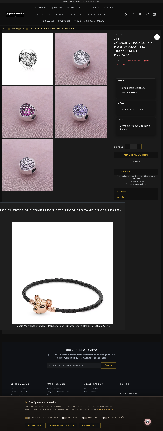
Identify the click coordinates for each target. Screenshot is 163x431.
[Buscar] (132, 14)
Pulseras (59, 14)
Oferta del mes (39, 8)
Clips (23, 29)
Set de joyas (75, 14)
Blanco (124, 87)
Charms (96, 8)
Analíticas (73, 417)
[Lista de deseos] (147, 14)
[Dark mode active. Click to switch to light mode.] (125, 14)
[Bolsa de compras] (154, 14)
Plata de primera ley (131, 109)
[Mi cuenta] (140, 14)
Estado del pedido (18, 395)
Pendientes (43, 14)
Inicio (5, 29)
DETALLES (121, 191)
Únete (109, 365)
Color (121, 81)
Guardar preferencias (62, 425)
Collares (109, 8)
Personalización (116, 417)
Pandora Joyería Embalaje (89, 21)
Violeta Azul (136, 92)
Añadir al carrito (136, 155)
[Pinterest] (120, 388)
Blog (85, 395)
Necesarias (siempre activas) (44, 417)
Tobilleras (48, 21)
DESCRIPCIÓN (123, 172)
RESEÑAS (121, 197)
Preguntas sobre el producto (58, 392)
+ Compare (136, 161)
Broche (83, 8)
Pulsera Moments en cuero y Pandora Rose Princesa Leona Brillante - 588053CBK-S (62, 326)
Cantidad (118, 147)
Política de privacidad (105, 409)
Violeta (124, 92)
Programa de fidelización (56, 395)
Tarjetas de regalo (97, 14)
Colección (64, 21)
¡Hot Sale (57, 8)
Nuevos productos (90, 389)
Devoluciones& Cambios (20, 392)
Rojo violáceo (136, 87)
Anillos (71, 8)
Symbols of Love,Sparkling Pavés (135, 127)
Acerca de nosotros (54, 389)
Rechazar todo (89, 425)
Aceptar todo (35, 425)
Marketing (93, 417)
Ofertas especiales (90, 392)
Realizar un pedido (18, 389)
